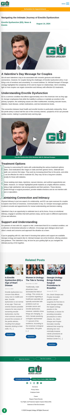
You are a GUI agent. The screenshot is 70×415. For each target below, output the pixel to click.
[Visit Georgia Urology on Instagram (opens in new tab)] (34, 383)
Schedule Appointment (22, 379)
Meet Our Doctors (24, 359)
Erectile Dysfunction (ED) (12, 22)
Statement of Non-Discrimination (35, 404)
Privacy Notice (35, 389)
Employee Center (35, 392)
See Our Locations (45, 358)
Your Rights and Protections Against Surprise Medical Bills (36, 401)
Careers (36, 396)
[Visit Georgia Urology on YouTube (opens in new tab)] (41, 383)
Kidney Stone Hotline (43, 379)
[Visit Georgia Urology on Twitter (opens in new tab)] (30, 383)
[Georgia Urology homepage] (5, 3)
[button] (35, 369)
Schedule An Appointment (35, 9)
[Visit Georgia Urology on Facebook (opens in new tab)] (27, 383)
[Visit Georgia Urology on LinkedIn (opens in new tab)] (37, 383)
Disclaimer (35, 387)
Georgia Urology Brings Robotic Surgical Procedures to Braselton (54, 282)
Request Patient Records (36, 399)
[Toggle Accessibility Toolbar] (4, 410)
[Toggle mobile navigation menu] (67, 4)
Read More (10, 334)
